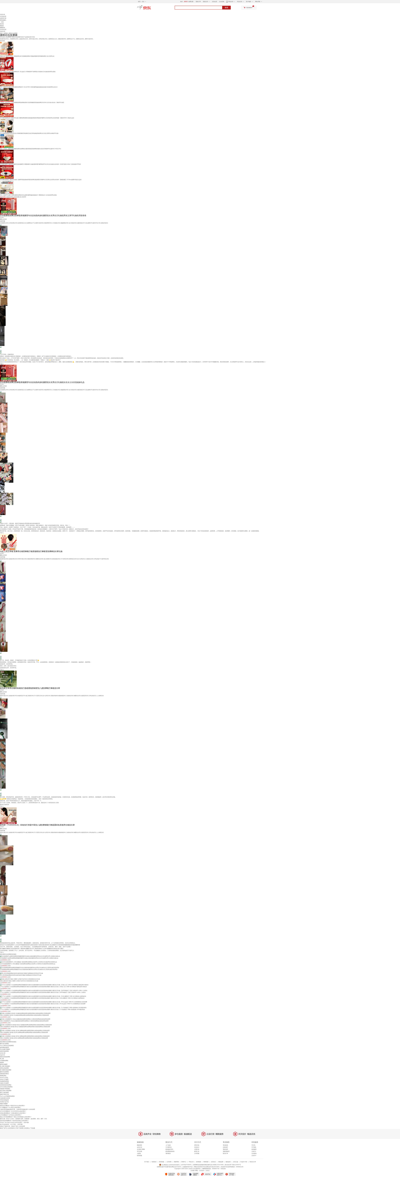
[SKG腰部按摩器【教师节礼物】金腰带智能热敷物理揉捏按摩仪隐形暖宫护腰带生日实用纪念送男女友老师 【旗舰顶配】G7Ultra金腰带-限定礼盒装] (7, 172)
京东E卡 (254, 1151)
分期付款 (196, 1149)
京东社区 (213, 1162)
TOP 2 (2, 533)
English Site (243, 1162)
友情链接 (198, 1162)
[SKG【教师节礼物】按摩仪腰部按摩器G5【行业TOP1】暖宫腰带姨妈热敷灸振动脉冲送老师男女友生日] (7, 79)
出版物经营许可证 (188, 1167)
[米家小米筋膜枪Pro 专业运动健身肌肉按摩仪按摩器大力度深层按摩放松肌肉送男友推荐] (25, 1019)
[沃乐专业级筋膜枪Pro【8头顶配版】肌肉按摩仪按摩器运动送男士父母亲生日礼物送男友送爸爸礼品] (28, 962)
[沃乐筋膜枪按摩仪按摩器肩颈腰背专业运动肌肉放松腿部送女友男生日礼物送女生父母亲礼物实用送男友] (29, 967)
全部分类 (2, 14)
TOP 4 (2, 806)
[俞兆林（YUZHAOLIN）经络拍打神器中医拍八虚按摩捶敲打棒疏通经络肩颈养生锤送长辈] (8, 815)
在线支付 (196, 1147)
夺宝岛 (253, 1145)
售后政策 (225, 1145)
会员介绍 (139, 1147)
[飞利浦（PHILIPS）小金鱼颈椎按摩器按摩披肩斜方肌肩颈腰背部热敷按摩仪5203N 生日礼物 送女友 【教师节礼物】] (7, 94)
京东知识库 (3, 16)
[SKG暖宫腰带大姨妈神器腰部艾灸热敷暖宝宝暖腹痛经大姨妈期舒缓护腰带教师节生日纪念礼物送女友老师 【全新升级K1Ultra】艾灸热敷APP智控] (7, 156)
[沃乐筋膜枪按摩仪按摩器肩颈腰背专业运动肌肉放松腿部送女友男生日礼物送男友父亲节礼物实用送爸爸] (8, 206)
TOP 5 (2, 952)
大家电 (139, 1153)
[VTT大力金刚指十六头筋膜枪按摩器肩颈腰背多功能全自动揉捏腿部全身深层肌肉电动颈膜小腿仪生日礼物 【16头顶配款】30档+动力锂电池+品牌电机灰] (43, 996)
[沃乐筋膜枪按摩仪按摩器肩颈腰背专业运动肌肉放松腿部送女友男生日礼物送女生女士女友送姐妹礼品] (8, 373)
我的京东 (205, 1)
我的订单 (198, 1)
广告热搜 (32, 1128)
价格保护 (225, 1147)
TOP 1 (2, 363)
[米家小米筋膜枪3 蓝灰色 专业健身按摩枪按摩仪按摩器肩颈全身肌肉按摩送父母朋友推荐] (25, 1013)
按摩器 (6, 33)
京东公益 (235, 1162)
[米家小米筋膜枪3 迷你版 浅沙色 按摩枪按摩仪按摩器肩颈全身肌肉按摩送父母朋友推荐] (25, 1030)
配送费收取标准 (170, 1151)
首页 (1, 33)
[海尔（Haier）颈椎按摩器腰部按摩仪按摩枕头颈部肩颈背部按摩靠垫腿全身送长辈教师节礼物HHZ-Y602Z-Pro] (7, 141)
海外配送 (168, 1153)
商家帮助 (176, 1162)
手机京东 (230, 1)
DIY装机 (254, 1147)
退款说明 (225, 1149)
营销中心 (183, 1162)
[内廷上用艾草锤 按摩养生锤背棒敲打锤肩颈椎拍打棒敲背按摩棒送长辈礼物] (8, 542)
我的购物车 (249, 7)
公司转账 (196, 1153)
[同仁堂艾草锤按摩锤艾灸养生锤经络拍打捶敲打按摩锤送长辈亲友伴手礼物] (21, 973)
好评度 (5, 219)
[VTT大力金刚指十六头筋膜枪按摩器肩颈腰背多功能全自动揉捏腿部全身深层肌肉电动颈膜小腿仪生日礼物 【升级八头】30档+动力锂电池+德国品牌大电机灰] (44, 984)
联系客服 (139, 1155)
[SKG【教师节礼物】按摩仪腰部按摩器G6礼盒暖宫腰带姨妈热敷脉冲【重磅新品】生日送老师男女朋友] (7, 187)
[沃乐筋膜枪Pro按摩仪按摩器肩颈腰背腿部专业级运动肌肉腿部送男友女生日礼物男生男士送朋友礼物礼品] (30, 956)
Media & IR (253, 1162)
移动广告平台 (4, 1128)
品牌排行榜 (3, 18)
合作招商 (168, 1162)
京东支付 (201, 1170)
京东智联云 (26, 1128)
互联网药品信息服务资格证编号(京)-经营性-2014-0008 (208, 1165)
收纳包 (2, 24)
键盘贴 (2, 25)
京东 (151, 8)
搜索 (226, 7)
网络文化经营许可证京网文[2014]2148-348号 (206, 1167)
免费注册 (190, 1)
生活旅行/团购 (141, 1149)
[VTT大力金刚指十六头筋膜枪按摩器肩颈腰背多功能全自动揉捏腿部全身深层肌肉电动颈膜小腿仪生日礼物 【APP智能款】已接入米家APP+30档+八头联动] (43, 990)
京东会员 (214, 1)
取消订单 (225, 1153)
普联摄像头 (3, 20)
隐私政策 (228, 1162)
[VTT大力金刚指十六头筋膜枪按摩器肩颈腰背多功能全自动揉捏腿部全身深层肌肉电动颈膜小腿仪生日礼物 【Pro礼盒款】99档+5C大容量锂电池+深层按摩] (43, 1002)
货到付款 (196, 1145)
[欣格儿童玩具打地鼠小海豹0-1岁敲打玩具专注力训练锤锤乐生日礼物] (20, 979)
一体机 (2, 22)
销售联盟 (205, 1162)
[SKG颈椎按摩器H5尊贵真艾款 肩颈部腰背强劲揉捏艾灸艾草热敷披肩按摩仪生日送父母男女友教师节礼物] (7, 125)
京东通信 (254, 1153)
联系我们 (154, 1162)
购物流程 (139, 1145)
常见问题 (139, 1151)
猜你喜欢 (2, 40)
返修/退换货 (226, 1151)
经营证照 (223, 1168)
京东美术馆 (3, 29)
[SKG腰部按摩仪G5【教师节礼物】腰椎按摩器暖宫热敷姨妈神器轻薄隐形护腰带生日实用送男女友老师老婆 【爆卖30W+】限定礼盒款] (7, 110)
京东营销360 (11, 1128)
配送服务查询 (169, 1149)
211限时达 (169, 1147)
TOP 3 (2, 669)
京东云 (208, 1170)
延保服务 (254, 1149)
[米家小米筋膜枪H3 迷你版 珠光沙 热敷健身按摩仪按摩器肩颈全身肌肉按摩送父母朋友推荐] (26, 1024)
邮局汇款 (196, 1151)
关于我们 (146, 1162)
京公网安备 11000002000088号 (170, 1165)
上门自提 (168, 1145)
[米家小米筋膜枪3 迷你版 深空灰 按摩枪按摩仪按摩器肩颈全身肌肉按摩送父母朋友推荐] (25, 1036)
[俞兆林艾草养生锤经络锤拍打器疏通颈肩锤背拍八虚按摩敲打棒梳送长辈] (8, 679)
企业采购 (221, 1)
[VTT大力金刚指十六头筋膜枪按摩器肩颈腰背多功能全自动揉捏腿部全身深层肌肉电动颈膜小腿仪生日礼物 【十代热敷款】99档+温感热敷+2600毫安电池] (43, 1007)
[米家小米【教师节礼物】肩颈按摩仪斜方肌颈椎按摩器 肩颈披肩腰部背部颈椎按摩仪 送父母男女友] (7, 48)
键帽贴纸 (2, 27)
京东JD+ (254, 1155)
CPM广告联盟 (19, 1128)
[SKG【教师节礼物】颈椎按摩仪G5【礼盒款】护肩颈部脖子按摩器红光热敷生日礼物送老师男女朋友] (7, 64)
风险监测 (220, 1162)
